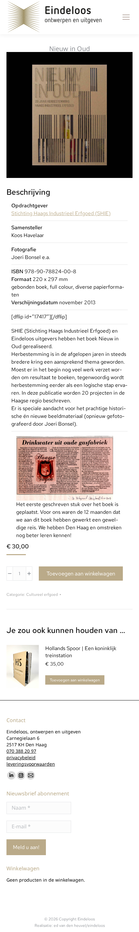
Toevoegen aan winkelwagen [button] (75, 680)
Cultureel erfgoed (42, 594)
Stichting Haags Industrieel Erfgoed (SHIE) (61, 213)
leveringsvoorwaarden (30, 764)
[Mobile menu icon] (126, 17)
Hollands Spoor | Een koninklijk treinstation (80, 652)
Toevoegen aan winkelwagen (81, 573)
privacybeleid (21, 757)
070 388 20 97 (21, 751)
